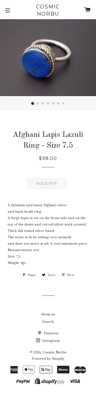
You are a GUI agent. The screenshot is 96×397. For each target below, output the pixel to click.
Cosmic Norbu (48, 10)
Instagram (50, 340)
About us (48, 314)
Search (48, 321)
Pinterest (51, 333)
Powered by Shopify (48, 358)
